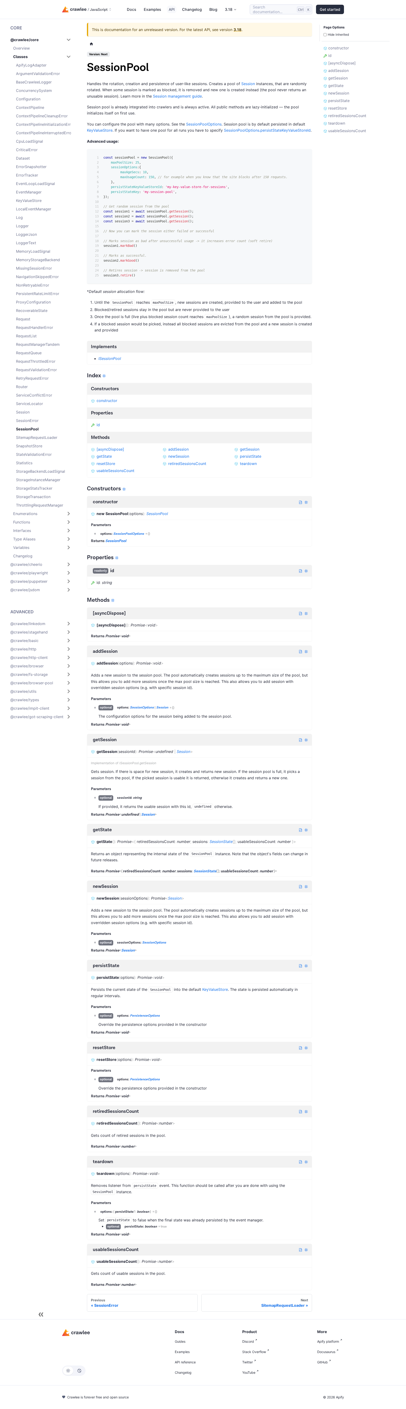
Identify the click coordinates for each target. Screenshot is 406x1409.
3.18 (238, 29)
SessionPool (157, 513)
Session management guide (177, 96)
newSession (178, 456)
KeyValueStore (100, 130)
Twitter (247, 1362)
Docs (131, 9)
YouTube (248, 1372)
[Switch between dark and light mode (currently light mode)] (74, 1371)
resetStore (106, 463)
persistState (250, 456)
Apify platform (328, 1341)
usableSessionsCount (115, 470)
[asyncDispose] (110, 449)
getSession (249, 449)
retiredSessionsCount (187, 463)
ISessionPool (109, 358)
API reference (185, 1362)
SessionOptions (142, 708)
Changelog (192, 9)
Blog (213, 9)
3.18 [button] (228, 9)
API (172, 9)
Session (248, 83)
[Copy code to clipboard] (305, 156)
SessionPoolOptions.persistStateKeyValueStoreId (267, 130)
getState (104, 456)
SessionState (221, 841)
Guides (180, 1341)
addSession (178, 449)
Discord (248, 1341)
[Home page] (91, 43)
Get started (330, 9)
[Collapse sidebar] (41, 1314)
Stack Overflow (254, 1352)
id (98, 424)
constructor (107, 400)
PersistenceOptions (145, 1016)
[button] (41, 39)
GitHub (322, 1362)
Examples (152, 9)
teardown (248, 463)
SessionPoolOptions (204, 124)
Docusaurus (326, 1352)
